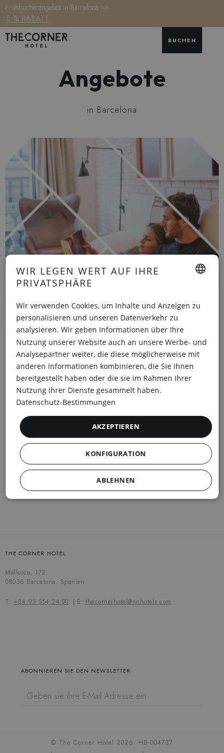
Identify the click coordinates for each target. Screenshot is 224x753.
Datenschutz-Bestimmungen (66, 402)
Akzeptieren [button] (115, 426)
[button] (116, 453)
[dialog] (112, 376)
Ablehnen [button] (115, 480)
